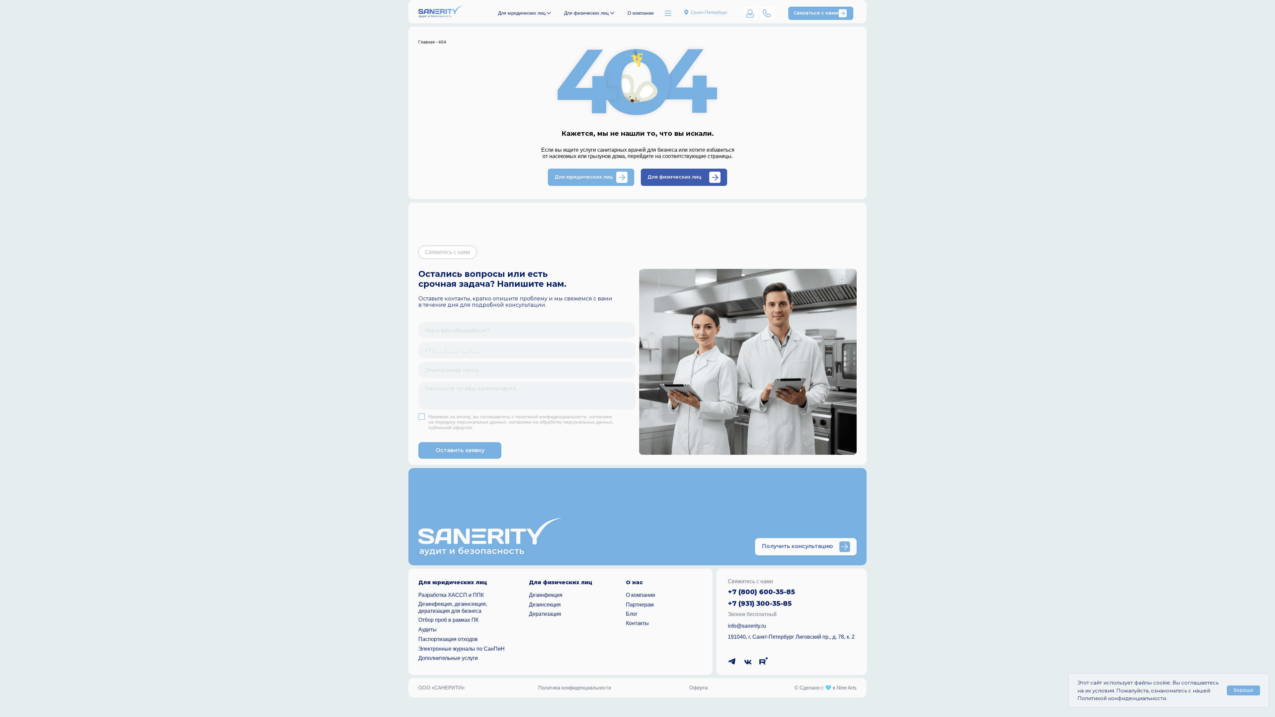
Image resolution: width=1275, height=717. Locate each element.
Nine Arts (847, 687)
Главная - (428, 42)
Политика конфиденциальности (574, 687)
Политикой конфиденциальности (1121, 698)
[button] (820, 13)
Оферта (698, 687)
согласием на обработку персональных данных (560, 422)
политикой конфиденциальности (550, 416)
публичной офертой (450, 427)
